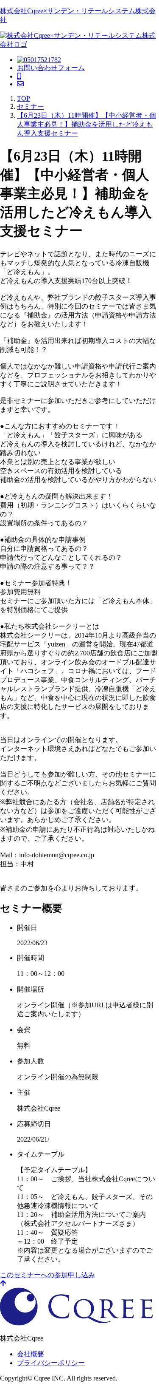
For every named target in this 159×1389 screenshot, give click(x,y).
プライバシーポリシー (51, 1362)
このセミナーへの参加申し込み (47, 1274)
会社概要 (30, 1354)
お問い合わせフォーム (51, 67)
